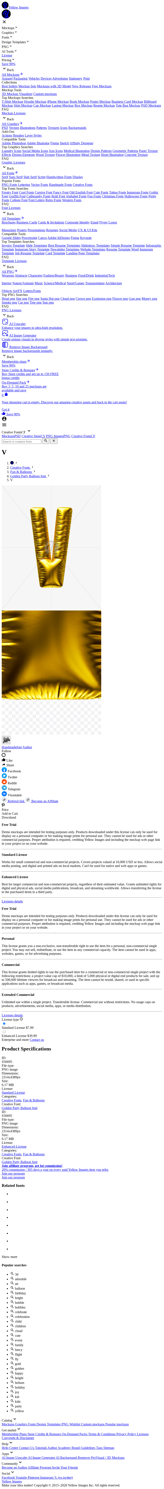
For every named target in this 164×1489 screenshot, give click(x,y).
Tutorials (41, 1448)
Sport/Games (75, 283)
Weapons (8, 275)
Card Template (55, 253)
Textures (53, 128)
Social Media (68, 230)
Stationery (75, 78)
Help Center (10, 1448)
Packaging (20, 78)
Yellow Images (12, 1481)
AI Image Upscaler (15, 1457)
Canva (42, 238)
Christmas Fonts (113, 196)
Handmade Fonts (60, 184)
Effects (6, 155)
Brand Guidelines (84, 1448)
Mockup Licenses (14, 113)
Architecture (113, 283)
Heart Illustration (112, 155)
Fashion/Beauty (53, 275)
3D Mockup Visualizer (17, 94)
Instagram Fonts (137, 192)
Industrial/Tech (105, 275)
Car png (23, 302)
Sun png (48, 302)
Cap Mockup (42, 105)
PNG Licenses (11, 310)
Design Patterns (101, 151)
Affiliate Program (40, 1467)
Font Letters (36, 200)
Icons (63, 128)
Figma (54, 143)
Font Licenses (11, 208)
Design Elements (23, 155)
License (7, 55)
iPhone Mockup (58, 101)
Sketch (64, 143)
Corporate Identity (77, 222)
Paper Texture (148, 151)
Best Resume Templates (64, 245)
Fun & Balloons (34, 1100)
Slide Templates (36, 245)
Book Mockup (79, 101)
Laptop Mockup (63, 105)
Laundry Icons (11, 151)
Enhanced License (14, 1146)
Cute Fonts (101, 192)
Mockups (8, 1424)
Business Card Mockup (127, 101)
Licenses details (12, 901)
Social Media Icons (35, 151)
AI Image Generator (42, 1457)
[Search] (45, 441)
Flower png (120, 298)
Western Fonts (71, 200)
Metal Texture (90, 155)
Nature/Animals (23, 283)
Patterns (41, 128)
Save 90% (8, 64)
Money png (149, 298)
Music (39, 283)
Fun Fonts (94, 196)
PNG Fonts (9, 184)
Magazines (9, 230)
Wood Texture (45, 155)
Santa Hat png (50, 298)
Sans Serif (16, 177)
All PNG (8, 271)
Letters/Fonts (32, 291)
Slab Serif (30, 177)
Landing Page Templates (83, 253)
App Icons (56, 151)
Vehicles (34, 78)
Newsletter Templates (64, 249)
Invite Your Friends (65, 1467)
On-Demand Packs (75, 1434)
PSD (5, 128)
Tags (99, 1448)
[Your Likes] (4, 414)
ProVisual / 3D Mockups (107, 1457)
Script (41, 177)
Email (94, 222)
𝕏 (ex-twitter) (63, 1477)
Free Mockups (101, 86)
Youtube (22, 1477)
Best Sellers (10, 86)
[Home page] (12, 463)
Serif (5, 177)
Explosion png (101, 298)
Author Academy (59, 1448)
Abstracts (21, 275)
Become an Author (15, 1467)
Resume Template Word (122, 249)
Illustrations (27, 128)
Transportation (95, 283)
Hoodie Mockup (35, 101)
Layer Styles (33, 135)
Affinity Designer (81, 143)
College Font (19, 200)
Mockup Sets (27, 86)
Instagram (47, 1477)
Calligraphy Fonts (38, 196)
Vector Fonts (39, 184)
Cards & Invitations (51, 222)
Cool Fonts (26, 192)
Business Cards (26, 222)
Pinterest (34, 1477)
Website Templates (92, 249)
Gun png (135, 298)
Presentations (36, 230)
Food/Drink (86, 275)
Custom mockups (45, 94)
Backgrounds (77, 128)
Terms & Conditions (102, 1434)
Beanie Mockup (104, 105)
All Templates (11, 218)
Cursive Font (43, 192)
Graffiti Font (17, 196)
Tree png (36, 302)
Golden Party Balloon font (19, 1108)
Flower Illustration (68, 155)
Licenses (143, 1434)
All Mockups (10, 74)
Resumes (52, 230)
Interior (7, 283)
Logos (112, 222)
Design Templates (49, 1424)
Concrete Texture (136, 155)
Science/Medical (55, 283)
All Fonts (8, 173)
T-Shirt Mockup (12, 101)
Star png (21, 298)
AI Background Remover (73, 1457)
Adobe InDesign (58, 238)
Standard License (13, 1092)
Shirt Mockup (23, 105)
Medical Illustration (77, 151)
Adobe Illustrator (38, 143)
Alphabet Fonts (76, 196)
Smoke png (9, 302)
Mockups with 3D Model (54, 86)
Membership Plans (15, 1434)
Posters (22, 230)
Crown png (83, 298)
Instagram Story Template (32, 249)
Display (78, 177)
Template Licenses (14, 261)
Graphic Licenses (13, 162)
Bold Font (58, 196)
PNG (65, 1424)
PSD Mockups (151, 105)
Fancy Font (61, 192)
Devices (46, 78)
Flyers (103, 222)
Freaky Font (10, 192)
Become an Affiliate (44, 801)
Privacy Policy (126, 1434)
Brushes (18, 135)
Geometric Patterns (125, 151)
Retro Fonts (53, 200)
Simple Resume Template (128, 245)
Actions (7, 135)
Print (86, 78)
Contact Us (27, 1448)
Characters (35, 275)
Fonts (32, 1424)
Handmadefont (12, 747)
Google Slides (11, 238)
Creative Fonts (82, 184)
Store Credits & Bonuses (45, 1434)
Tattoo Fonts (117, 192)
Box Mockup (83, 105)
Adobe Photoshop (14, 143)
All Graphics (10, 124)
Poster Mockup (100, 101)
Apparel (7, 78)
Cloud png (67, 298)
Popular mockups (117, 1424)
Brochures (9, 222)
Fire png (34, 298)
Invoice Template (13, 245)
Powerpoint (29, 238)
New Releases (81, 86)
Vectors (14, 128)
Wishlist (75, 1424)
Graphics (21, 1424)
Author (27, 747)
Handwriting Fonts (59, 177)
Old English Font (81, 192)
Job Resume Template (30, 253)
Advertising (60, 78)
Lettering (24, 184)
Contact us (37, 1039)
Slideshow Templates (95, 245)
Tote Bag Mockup (128, 105)
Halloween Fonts (136, 196)
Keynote (86, 238)
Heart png (8, 298)
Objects (7, 291)
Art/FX (17, 291)
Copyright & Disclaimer (18, 1438)
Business (71, 275)
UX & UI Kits (87, 230)
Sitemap (108, 1448)
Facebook (9, 1477)
